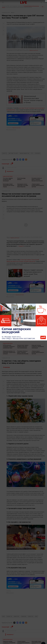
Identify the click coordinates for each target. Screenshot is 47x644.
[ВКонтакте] (23, 159)
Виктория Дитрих (11, 592)
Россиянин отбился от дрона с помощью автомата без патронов (37, 179)
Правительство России (15, 237)
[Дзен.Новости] (14, 159)
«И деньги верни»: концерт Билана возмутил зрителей (38, 185)
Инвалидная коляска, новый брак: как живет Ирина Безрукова (22, 185)
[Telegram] (20, 159)
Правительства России (33, 50)
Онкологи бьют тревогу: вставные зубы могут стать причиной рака (22, 346)
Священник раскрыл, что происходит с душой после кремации (9, 352)
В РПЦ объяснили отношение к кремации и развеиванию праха (9, 346)
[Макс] (17, 159)
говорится (21, 246)
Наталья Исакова (11, 296)
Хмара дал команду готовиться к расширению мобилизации (38, 346)
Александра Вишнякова (12, 129)
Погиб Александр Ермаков (21, 179)
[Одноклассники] (26, 159)
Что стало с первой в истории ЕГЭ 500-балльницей (8, 179)
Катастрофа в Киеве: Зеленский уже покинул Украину (8, 185)
